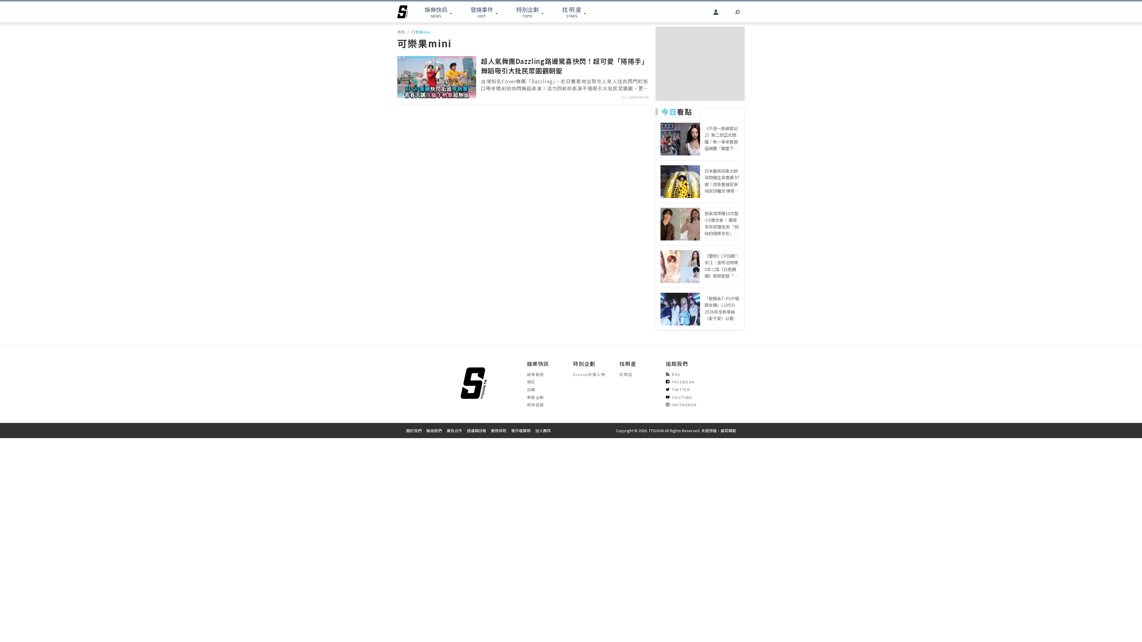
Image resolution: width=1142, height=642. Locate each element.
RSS (676, 374)
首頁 (401, 32)
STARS (571, 12)
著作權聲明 (521, 430)
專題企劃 (535, 397)
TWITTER (681, 389)
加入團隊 (543, 430)
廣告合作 (454, 430)
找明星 (626, 374)
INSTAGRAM (684, 404)
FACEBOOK (683, 382)
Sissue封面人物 (589, 374)
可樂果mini (420, 32)
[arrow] (402, 11)
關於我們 (414, 430)
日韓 (531, 389)
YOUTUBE (682, 397)
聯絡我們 (434, 430)
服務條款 (498, 430)
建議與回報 (476, 430)
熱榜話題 (535, 404)
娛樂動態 (535, 374)
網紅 (531, 382)
